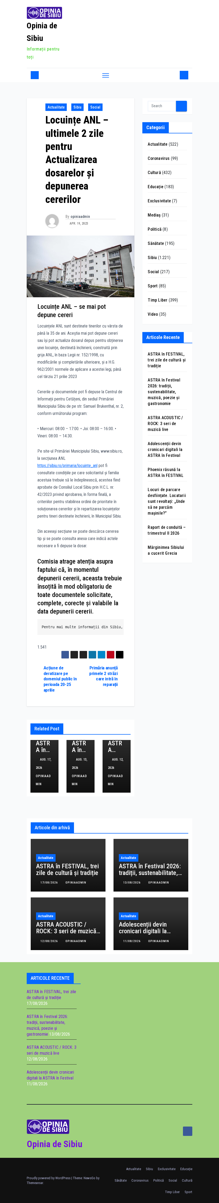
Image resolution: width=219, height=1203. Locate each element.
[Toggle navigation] (105, 75)
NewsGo (89, 1178)
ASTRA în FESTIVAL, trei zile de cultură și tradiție (167, 360)
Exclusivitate (159, 200)
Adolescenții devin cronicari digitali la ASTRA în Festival (165, 449)
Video (153, 314)
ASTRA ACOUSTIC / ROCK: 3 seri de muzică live (165, 423)
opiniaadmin (80, 216)
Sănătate (156, 243)
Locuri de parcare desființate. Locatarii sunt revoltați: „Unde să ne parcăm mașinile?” (167, 501)
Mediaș (154, 215)
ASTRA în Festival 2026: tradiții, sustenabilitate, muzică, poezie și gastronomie (164, 391)
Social (95, 107)
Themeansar (35, 1183)
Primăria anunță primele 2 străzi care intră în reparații (103, 676)
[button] (174, 75)
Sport (153, 285)
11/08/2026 (132, 941)
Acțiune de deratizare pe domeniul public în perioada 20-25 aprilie (60, 679)
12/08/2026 (49, 941)
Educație (155, 186)
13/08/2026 (132, 882)
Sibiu (77, 107)
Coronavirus (159, 158)
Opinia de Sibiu (54, 1144)
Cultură (154, 172)
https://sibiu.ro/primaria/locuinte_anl (67, 465)
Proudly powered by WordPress (49, 1178)
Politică (155, 229)
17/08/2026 (49, 882)
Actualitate (56, 107)
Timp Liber (157, 300)
